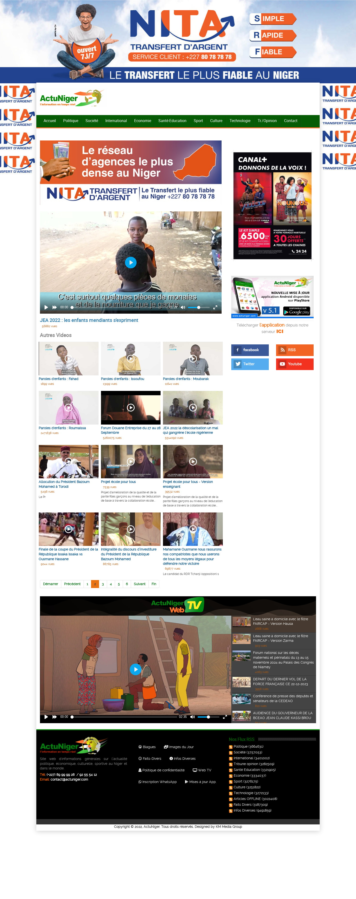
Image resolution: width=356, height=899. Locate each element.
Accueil (50, 120)
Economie (142, 120)
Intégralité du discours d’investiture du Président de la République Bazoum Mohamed (128, 554)
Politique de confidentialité (163, 770)
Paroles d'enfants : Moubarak (186, 379)
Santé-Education (172, 120)
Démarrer (50, 584)
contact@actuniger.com (69, 779)
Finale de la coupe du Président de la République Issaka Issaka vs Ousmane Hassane (68, 554)
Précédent (72, 584)
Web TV (204, 770)
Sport (198, 120)
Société (91, 120)
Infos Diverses (184, 758)
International (116, 120)
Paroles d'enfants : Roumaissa (62, 428)
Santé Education (247, 770)
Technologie (240, 120)
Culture (216, 120)
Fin (154, 584)
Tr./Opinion (267, 120)
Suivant (140, 584)
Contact (290, 120)
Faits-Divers (151, 758)
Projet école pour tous (118, 482)
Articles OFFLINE (247, 799)
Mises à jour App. (202, 782)
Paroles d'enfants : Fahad (58, 379)
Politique (70, 120)
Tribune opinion (246, 764)
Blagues (149, 747)
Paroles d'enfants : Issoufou (122, 379)
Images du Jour (181, 747)
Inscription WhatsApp (159, 782)
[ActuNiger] (73, 97)
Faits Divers (243, 804)
